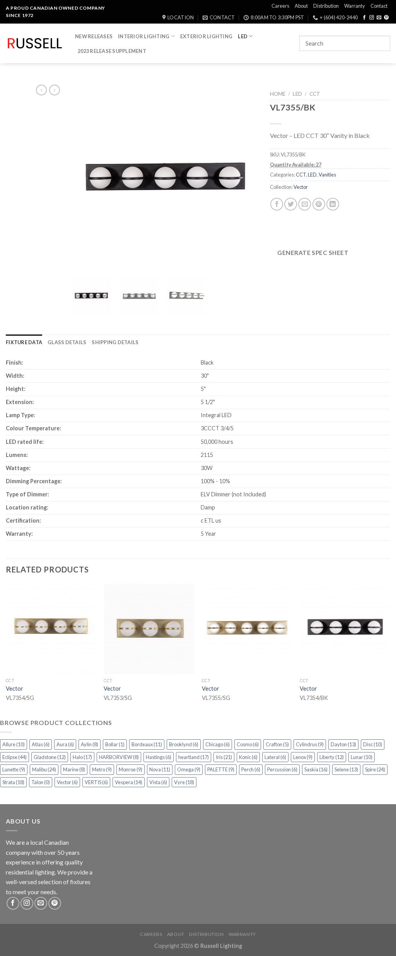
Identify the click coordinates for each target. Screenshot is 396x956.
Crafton (277, 744)
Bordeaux (146, 744)
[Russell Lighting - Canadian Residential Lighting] (34, 43)
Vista (158, 782)
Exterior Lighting (206, 36)
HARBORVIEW (119, 757)
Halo (82, 757)
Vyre (184, 782)
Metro (102, 769)
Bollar (115, 744)
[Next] (390, 650)
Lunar (361, 757)
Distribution (326, 6)
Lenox (302, 757)
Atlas (41, 744)
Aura (65, 744)
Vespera (128, 782)
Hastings (158, 757)
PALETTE (220, 769)
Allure (13, 744)
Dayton (343, 744)
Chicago (217, 744)
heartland (193, 757)
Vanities (327, 175)
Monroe (130, 769)
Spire (375, 769)
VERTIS (96, 782)
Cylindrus (310, 744)
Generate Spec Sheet (312, 252)
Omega (188, 769)
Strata (13, 782)
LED (243, 36)
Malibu (44, 769)
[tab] (24, 342)
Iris (224, 757)
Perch (250, 769)
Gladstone (50, 757)
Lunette (13, 769)
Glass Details (67, 342)
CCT (314, 94)
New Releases (94, 36)
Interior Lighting (143, 36)
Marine (74, 769)
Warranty (354, 6)
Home (277, 94)
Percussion (282, 769)
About (301, 6)
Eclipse (14, 757)
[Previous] (6, 650)
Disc (372, 744)
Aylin (89, 744)
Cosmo (248, 744)
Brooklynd (183, 744)
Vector (301, 187)
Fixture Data (24, 342)
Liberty (331, 757)
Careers (280, 6)
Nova (159, 769)
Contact (378, 6)
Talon (40, 782)
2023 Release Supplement (112, 51)
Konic (248, 757)
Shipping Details (115, 342)
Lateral (275, 757)
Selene (346, 769)
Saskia (316, 769)
